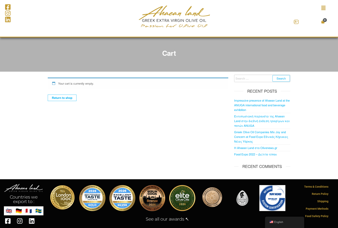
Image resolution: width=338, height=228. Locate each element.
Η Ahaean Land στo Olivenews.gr (255, 148)
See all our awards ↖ (167, 219)
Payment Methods (317, 208)
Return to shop (62, 98)
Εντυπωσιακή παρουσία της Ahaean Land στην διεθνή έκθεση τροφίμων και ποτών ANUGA (262, 121)
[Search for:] (262, 78)
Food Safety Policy (316, 216)
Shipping (322, 201)
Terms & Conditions (316, 186)
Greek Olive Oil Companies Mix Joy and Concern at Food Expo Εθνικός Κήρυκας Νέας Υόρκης (261, 136)
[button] (307, 8)
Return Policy (320, 193)
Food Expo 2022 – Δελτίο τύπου (255, 154)
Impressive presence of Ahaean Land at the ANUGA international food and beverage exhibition (262, 105)
